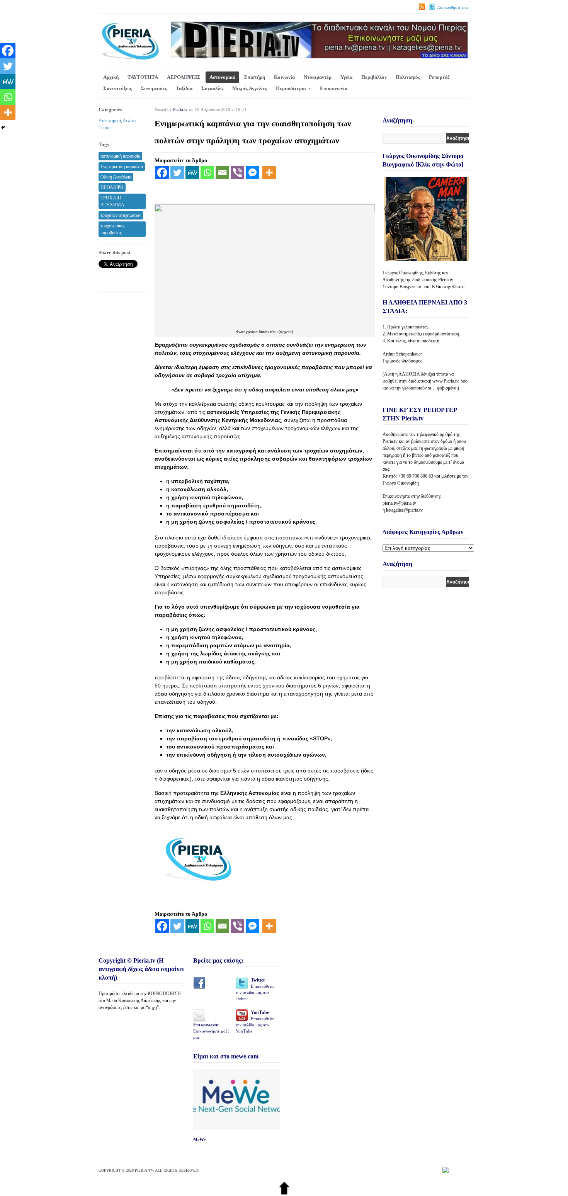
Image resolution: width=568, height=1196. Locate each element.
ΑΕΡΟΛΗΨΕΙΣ (184, 77)
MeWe (199, 1139)
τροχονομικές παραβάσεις (112, 229)
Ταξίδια (184, 88)
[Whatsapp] (207, 172)
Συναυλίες (212, 88)
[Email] (222, 172)
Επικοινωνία (333, 88)
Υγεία (346, 77)
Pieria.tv (180, 109)
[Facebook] (162, 172)
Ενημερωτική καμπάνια (121, 166)
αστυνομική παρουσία (120, 156)
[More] (269, 172)
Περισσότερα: (291, 88)
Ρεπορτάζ (439, 77)
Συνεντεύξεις (117, 88)
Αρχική (111, 77)
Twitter (255, 989)
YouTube (255, 1021)
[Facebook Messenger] (252, 172)
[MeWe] (192, 172)
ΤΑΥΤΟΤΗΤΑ (143, 77)
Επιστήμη (254, 77)
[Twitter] (177, 172)
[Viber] (237, 172)
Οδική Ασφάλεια (115, 177)
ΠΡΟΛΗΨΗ (112, 187)
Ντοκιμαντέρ (318, 77)
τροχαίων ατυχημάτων (120, 215)
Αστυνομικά (222, 77)
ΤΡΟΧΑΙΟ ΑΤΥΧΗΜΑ (112, 201)
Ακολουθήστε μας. (453, 7)
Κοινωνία (284, 77)
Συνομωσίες (154, 88)
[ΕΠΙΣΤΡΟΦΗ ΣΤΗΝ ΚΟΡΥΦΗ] (284, 1193)
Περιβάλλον (374, 77)
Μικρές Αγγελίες (249, 88)
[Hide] (3, 127)
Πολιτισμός (408, 77)
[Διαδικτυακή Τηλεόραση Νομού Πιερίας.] (130, 58)
